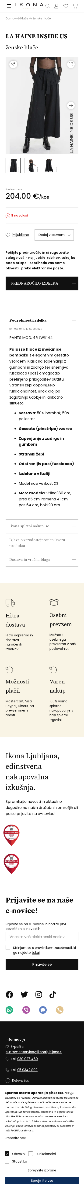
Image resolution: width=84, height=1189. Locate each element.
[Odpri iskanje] (47, 6)
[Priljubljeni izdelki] (66, 6)
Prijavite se (42, 964)
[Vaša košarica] (75, 6)
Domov (11, 18)
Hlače (24, 18)
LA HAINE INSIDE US (36, 36)
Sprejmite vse (42, 1180)
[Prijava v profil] (56, 6)
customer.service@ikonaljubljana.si (34, 1052)
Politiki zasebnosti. (22, 1130)
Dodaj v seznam (51, 234)
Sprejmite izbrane (42, 1170)
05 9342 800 (27, 1070)
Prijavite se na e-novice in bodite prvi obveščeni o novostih (36, 926)
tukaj (36, 952)
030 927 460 (27, 1059)
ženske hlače (42, 18)
